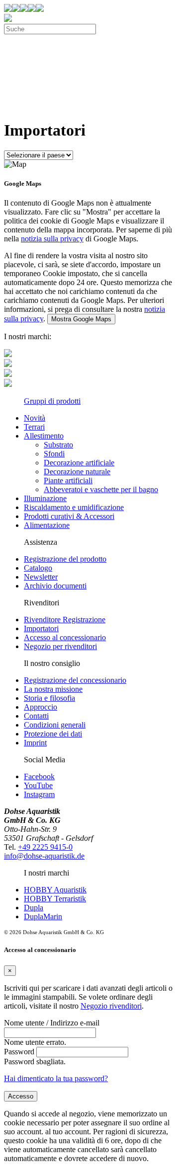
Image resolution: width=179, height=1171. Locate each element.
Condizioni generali (55, 725)
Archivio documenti (55, 586)
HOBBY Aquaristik (55, 889)
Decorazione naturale (77, 471)
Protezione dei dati (53, 734)
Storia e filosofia (49, 698)
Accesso (20, 1096)
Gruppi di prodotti (52, 401)
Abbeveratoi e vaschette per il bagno (101, 489)
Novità (34, 418)
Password (19, 1051)
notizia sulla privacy (52, 238)
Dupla (33, 907)
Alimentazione (47, 525)
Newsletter (41, 577)
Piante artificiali (68, 480)
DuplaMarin (43, 916)
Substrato (58, 444)
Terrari (34, 427)
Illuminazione (45, 498)
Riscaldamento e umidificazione (74, 507)
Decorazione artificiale (79, 462)
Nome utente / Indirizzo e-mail (51, 1023)
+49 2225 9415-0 (45, 847)
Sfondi (54, 453)
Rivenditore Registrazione (64, 619)
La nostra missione (53, 689)
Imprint (35, 742)
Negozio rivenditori (111, 1006)
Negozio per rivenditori (60, 646)
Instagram (39, 794)
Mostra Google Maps (81, 319)
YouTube (38, 785)
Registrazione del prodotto (65, 559)
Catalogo (38, 568)
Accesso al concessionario (65, 637)
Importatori (41, 628)
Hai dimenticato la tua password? (56, 1078)
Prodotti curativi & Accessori (69, 516)
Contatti (36, 716)
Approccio (40, 707)
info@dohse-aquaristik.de (44, 856)
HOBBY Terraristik (55, 898)
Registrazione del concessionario (75, 680)
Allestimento (44, 436)
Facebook (39, 776)
